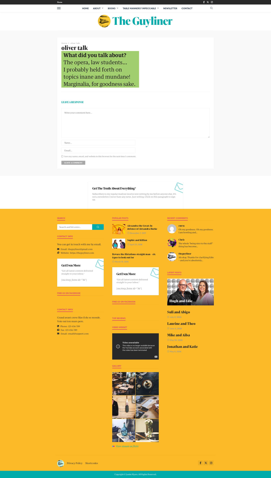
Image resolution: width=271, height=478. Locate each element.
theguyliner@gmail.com (80, 249)
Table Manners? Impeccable (139, 8)
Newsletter (170, 8)
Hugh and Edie (181, 301)
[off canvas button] (59, 8)
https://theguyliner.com (82, 252)
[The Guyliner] (135, 21)
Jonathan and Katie (182, 346)
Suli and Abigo (178, 312)
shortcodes (91, 463)
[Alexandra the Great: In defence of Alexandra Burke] (118, 229)
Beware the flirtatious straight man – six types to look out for (134, 256)
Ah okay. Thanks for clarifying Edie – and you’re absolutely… (196, 259)
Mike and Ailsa (178, 335)
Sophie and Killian (137, 240)
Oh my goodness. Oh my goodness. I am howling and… (196, 231)
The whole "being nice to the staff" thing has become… (196, 245)
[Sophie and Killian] (118, 243)
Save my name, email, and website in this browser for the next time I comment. (100, 156)
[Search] (211, 8)
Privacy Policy (74, 463)
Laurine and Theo (181, 323)
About (96, 8)
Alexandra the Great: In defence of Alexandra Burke (142, 227)
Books (111, 8)
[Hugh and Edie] (190, 292)
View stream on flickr (127, 446)
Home (59, 2)
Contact (187, 8)
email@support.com (78, 333)
